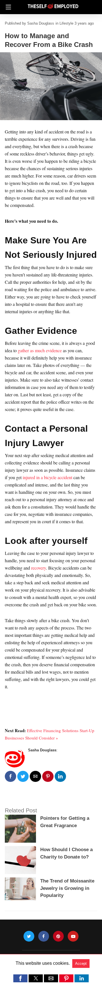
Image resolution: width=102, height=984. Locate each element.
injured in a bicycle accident (47, 477)
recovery (38, 568)
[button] (20, 978)
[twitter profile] (29, 936)
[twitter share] (23, 776)
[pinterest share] (48, 776)
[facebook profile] (43, 936)
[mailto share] (35, 776)
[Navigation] (7, 7)
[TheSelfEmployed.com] (53, 4)
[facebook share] (10, 776)
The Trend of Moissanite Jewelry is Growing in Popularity (67, 888)
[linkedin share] (60, 776)
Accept (81, 963)
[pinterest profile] (58, 936)
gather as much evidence (40, 350)
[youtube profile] (73, 936)
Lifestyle (66, 23)
